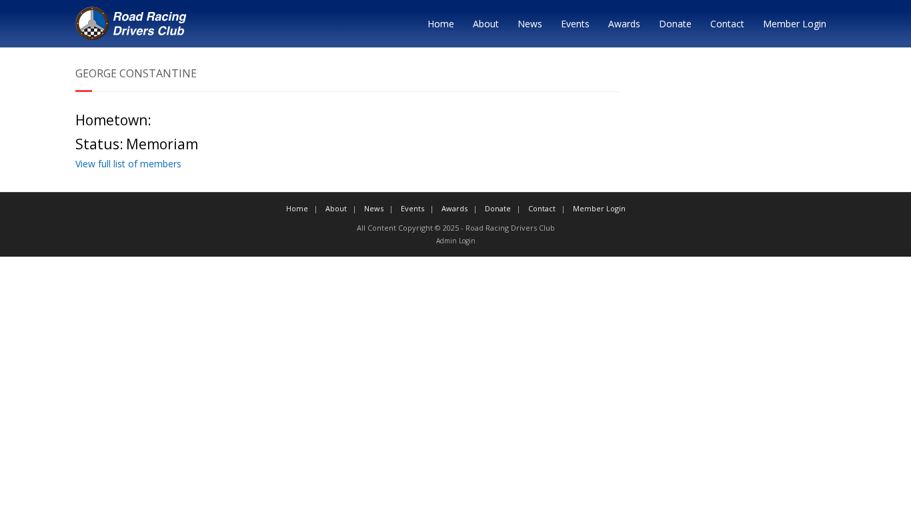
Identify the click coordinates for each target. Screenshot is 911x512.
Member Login (794, 23)
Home (440, 23)
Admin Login (456, 240)
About (486, 23)
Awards (624, 23)
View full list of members (128, 163)
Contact (727, 23)
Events (575, 23)
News (530, 23)
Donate (675, 23)
